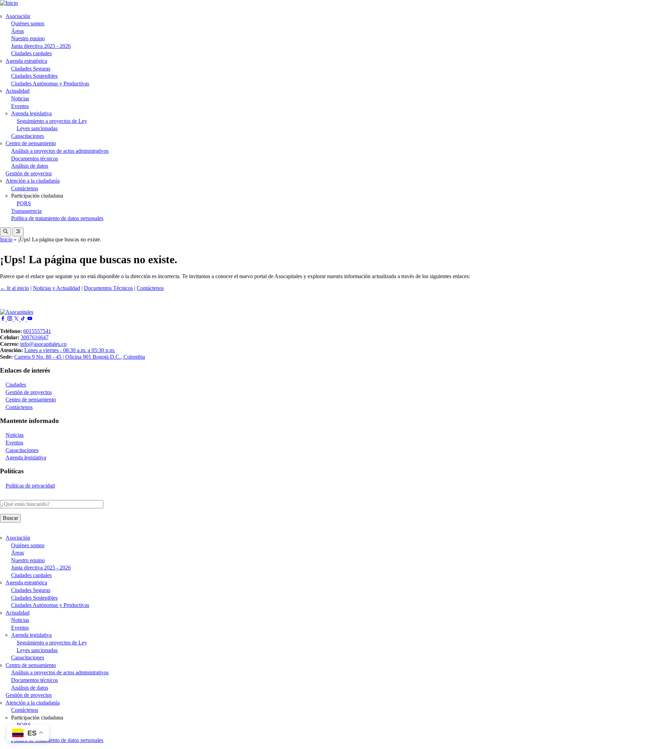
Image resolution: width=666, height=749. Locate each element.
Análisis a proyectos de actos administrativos (60, 151)
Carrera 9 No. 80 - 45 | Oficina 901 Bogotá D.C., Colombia (79, 357)
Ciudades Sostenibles (34, 76)
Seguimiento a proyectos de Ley (52, 121)
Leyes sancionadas (37, 128)
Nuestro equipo (28, 38)
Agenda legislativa (31, 113)
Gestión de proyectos (29, 173)
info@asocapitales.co (43, 344)
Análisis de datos (29, 166)
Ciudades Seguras (30, 69)
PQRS (24, 203)
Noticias (20, 98)
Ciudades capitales (31, 53)
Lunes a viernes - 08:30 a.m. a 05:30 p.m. (69, 350)
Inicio (6, 239)
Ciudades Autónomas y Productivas (50, 83)
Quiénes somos (27, 23)
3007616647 (35, 337)
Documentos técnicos (34, 158)
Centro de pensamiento (31, 143)
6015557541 (37, 331)
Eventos (20, 106)
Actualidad (17, 91)
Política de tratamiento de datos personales (57, 218)
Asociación (18, 16)
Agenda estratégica (26, 61)
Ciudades (16, 385)
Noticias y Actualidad (56, 288)
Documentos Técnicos (108, 288)
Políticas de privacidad (30, 486)
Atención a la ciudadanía (33, 181)
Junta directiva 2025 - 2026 (41, 46)
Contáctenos (24, 188)
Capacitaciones (27, 136)
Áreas (17, 31)
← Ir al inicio (14, 288)
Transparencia (26, 211)
